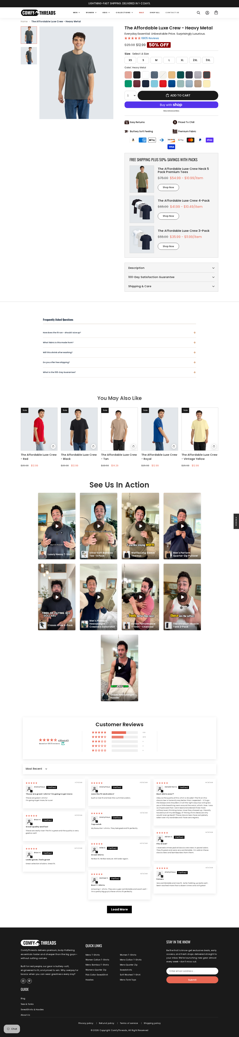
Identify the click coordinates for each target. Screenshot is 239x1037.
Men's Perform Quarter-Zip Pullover (185, 554)
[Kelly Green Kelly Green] (128, 83)
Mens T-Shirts (93, 955)
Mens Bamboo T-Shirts (97, 964)
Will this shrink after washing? (119, 352)
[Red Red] (163, 83)
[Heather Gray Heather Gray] (198, 75)
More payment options (171, 111)
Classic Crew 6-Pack (60, 625)
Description (136, 268)
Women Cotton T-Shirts (97, 959)
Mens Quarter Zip (128, 964)
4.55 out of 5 (63, 740)
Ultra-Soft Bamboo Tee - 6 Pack (101, 554)
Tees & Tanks (27, 1004)
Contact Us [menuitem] (172, 12)
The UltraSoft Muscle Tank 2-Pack (186, 625)
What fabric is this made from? (119, 342)
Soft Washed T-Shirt (130, 974)
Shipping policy (152, 1023)
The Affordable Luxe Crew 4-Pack (184, 200)
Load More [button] (119, 909)
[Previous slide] (103, 429)
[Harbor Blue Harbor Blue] (189, 75)
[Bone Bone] (163, 75)
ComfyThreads (119, 1030)
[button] (133, 38)
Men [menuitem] (75, 12)
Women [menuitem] (90, 12)
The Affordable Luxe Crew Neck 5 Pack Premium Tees (183, 170)
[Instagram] (23, 981)
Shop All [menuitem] (154, 12)
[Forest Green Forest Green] (180, 75)
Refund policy (106, 1023)
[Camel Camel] (172, 75)
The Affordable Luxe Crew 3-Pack (183, 230)
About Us (25, 1015)
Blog (23, 998)
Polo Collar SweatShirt (97, 974)
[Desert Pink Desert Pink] (128, 75)
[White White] (145, 75)
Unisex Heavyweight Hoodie (122, 696)
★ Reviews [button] (236, 521)
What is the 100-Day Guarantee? (119, 372)
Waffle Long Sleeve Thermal (143, 554)
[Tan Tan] (198, 83)
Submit (192, 979)
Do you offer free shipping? (119, 362)
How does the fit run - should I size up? (119, 332)
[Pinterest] (29, 981)
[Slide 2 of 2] (29, 55)
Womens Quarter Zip (96, 969)
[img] (31, 783)
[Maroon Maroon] (137, 83)
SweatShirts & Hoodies (32, 1009)
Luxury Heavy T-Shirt (60, 554)
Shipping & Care (139, 286)
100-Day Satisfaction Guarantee (151, 277)
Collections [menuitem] (123, 12)
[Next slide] (136, 429)
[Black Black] (137, 75)
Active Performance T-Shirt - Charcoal (143, 625)
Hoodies (90, 979)
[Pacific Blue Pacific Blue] (154, 83)
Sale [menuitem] (141, 12)
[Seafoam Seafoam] (180, 83)
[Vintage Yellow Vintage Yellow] (206, 83)
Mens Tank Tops (128, 979)
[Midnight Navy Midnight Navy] (145, 83)
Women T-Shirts (128, 955)
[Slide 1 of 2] (29, 35)
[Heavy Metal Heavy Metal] (206, 75)
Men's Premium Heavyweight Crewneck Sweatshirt (102, 623)
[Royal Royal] (172, 83)
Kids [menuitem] (105, 12)
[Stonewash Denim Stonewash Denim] (189, 83)
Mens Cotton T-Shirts (131, 959)
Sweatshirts (126, 969)
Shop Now (168, 187)
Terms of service (129, 1023)
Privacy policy (85, 1023)
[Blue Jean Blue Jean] (154, 75)
